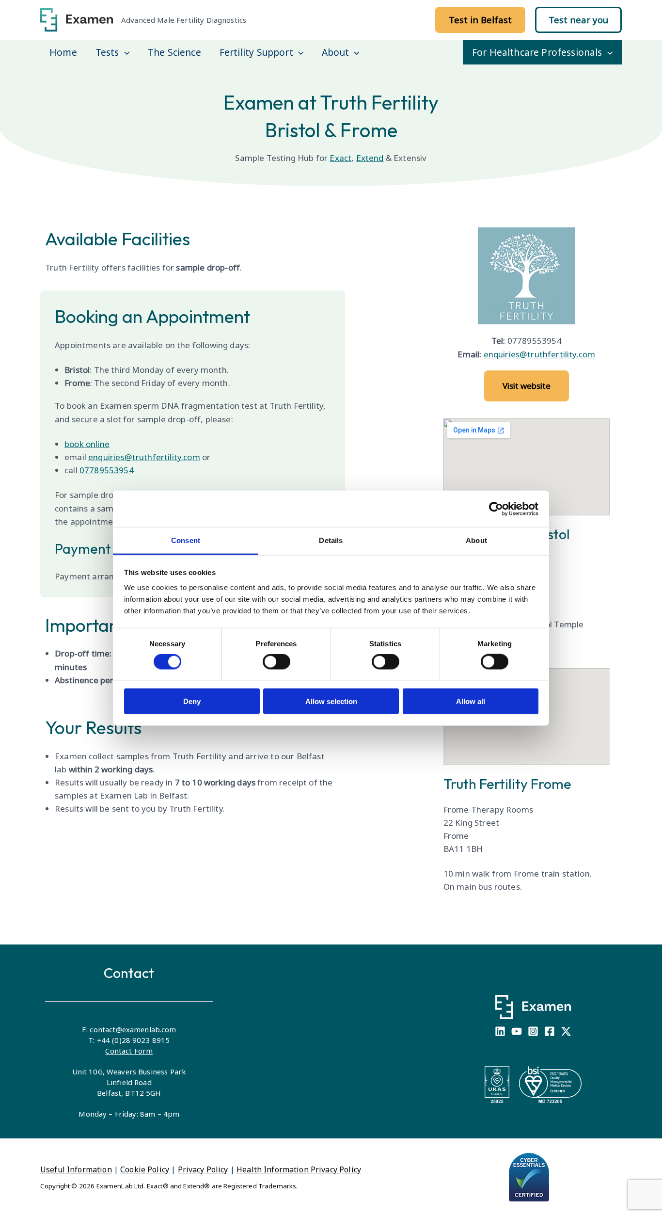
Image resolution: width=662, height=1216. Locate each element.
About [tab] (476, 540)
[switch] (276, 662)
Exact (340, 157)
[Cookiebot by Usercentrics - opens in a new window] (496, 508)
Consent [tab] (185, 540)
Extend (370, 157)
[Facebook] (549, 1031)
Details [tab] (331, 540)
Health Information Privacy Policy (298, 1169)
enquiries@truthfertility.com (144, 457)
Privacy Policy (203, 1169)
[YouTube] (516, 1031)
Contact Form (129, 1051)
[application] (124, 52)
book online (87, 443)
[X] (566, 1031)
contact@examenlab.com (133, 1029)
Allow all (470, 701)
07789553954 (106, 470)
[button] (480, 20)
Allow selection (331, 701)
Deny (192, 701)
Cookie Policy (144, 1169)
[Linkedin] (500, 1031)
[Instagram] (533, 1031)
